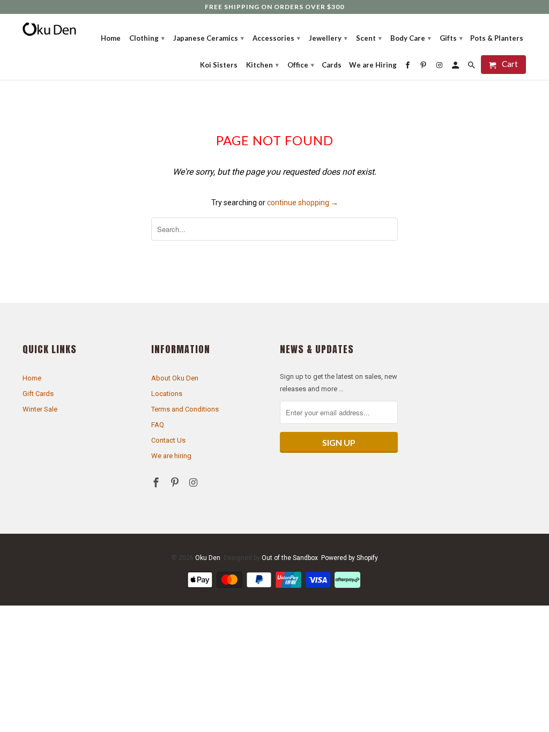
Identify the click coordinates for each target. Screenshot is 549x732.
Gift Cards (38, 394)
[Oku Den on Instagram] (195, 482)
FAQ (157, 425)
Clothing (147, 38)
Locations (166, 394)
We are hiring (171, 456)
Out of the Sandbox (290, 558)
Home (32, 378)
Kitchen (262, 65)
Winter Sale (40, 409)
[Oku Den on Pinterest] (176, 482)
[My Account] (456, 65)
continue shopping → (302, 202)
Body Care (410, 38)
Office (300, 65)
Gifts (451, 38)
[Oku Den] (49, 29)
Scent (369, 38)
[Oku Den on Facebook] (157, 482)
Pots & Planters (496, 38)
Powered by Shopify (349, 558)
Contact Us (168, 440)
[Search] (472, 65)
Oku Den (207, 558)
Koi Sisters (219, 65)
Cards (332, 65)
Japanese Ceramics (208, 38)
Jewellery (328, 38)
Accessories (276, 38)
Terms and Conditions (185, 409)
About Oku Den (174, 378)
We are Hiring (373, 65)
